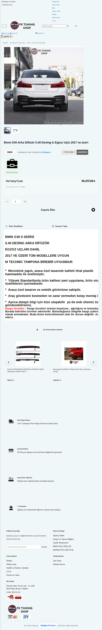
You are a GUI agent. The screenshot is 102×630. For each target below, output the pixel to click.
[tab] (26, 226)
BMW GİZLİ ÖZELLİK (62, 546)
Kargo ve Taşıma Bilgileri (63, 539)
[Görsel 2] (15, 130)
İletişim (54, 14)
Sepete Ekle (48, 209)
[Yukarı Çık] (2, 36)
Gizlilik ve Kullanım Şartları (17, 568)
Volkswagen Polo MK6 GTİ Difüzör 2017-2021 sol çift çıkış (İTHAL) (72, 370)
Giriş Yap (6, 33)
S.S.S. (9, 571)
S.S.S (54, 21)
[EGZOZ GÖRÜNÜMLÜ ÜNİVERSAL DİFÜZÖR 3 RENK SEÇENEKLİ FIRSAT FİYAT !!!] (28, 353)
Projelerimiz (56, 1)
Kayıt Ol (15, 33)
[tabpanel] (51, 275)
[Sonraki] (93, 362)
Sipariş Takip (56, 11)
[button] (44, 86)
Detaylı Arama (59, 564)
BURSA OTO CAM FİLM (63, 550)
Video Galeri (56, 5)
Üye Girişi (57, 561)
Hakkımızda (56, 17)
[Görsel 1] (7, 130)
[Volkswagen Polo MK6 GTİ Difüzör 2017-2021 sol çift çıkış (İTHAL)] (74, 353)
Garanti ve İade (12, 575)
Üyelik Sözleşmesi (60, 543)
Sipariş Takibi (58, 535)
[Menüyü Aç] (4, 26)
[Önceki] (8, 362)
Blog (53, 8)
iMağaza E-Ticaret (48, 625)
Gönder (44, 547)
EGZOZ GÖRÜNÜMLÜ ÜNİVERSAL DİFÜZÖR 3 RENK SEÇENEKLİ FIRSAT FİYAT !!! (25, 370)
